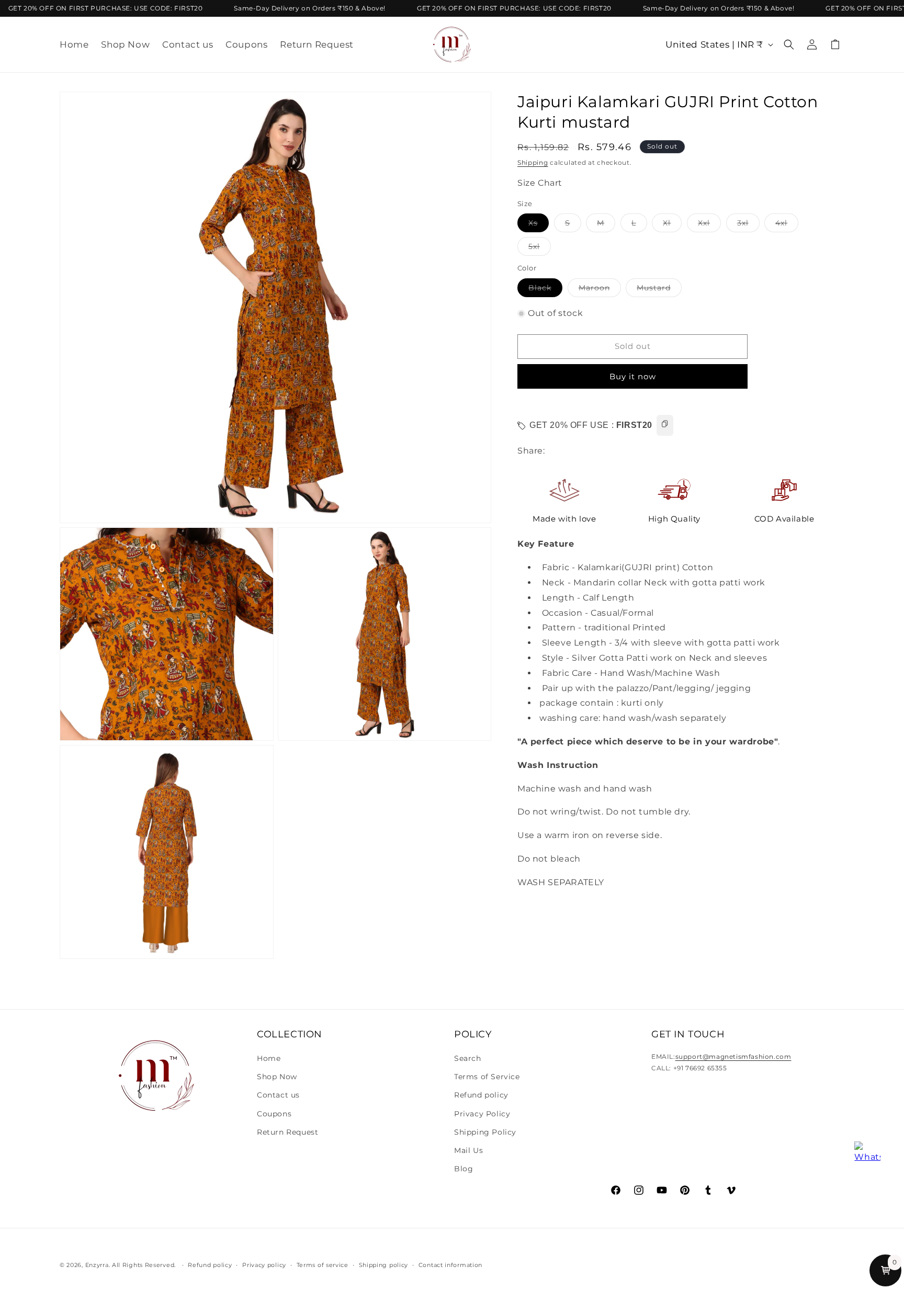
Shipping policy (384, 1264)
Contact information (450, 1264)
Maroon (600, 289)
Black (545, 289)
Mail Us (468, 1150)
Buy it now (632, 376)
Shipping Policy (485, 1132)
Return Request (287, 1132)
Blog (463, 1168)
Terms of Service (487, 1076)
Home (268, 1058)
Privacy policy (264, 1264)
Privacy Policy (482, 1113)
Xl (672, 225)
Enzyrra (97, 1265)
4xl (786, 225)
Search (467, 1058)
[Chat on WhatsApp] (867, 1154)
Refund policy (481, 1095)
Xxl (709, 225)
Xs (538, 225)
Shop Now (277, 1076)
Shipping (532, 162)
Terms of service (322, 1264)
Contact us (278, 1095)
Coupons (274, 1113)
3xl (748, 225)
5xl (539, 249)
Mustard (659, 289)
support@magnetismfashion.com (733, 1056)
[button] (788, 44)
